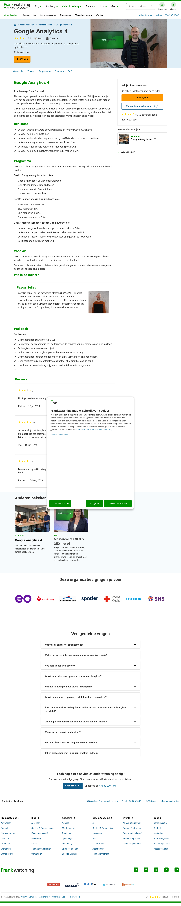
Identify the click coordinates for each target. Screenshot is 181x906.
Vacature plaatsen (162, 843)
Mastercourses (69, 828)
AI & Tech (35, 823)
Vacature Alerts (161, 849)
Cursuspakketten (48, 15)
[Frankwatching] (17, 4)
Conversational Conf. (132, 833)
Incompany (67, 843)
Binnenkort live (29, 15)
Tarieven (152, 801)
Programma (45, 71)
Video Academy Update (150, 15)
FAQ (70, 71)
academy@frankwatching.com (104, 801)
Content (157, 828)
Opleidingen (67, 838)
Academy (51, 6)
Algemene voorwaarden (49, 897)
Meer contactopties (170, 801)
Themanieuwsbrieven (41, 849)
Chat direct (70, 785)
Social (34, 843)
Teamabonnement (83, 15)
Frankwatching (9, 818)
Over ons (5, 838)
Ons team (5, 843)
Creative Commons (29, 897)
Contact (4, 828)
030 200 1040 (172, 15)
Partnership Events (132, 843)
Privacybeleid (75, 897)
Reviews (59, 71)
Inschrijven (22, 59)
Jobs (102, 6)
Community (36, 854)
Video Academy (70, 6)
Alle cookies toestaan (117, 503)
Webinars (100, 15)
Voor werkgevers (161, 838)
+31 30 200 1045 (133, 801)
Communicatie (160, 823)
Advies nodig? (128, 152)
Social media (98, 843)
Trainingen (66, 833)
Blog (37, 6)
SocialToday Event (131, 838)
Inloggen (173, 9)
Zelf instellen (59, 503)
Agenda (65, 823)
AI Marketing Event (131, 823)
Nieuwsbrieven (8, 833)
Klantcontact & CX (39, 833)
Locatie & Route (69, 854)
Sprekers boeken (70, 849)
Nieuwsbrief (162, 9)
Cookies (65, 897)
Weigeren (94, 503)
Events (89, 6)
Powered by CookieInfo (59, 434)
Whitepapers (7, 854)
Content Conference (132, 828)
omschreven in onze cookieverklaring (95, 429)
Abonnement (65, 15)
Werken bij (6, 849)
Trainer (31, 71)
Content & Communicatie (42, 828)
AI (93, 823)
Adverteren (6, 823)
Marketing (36, 838)
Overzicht (18, 71)
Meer (113, 6)
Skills (95, 838)
